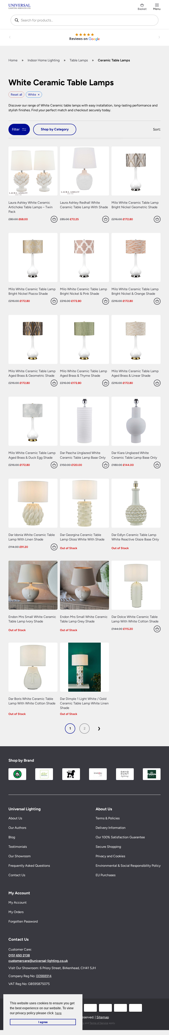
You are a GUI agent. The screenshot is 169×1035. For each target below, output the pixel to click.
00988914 (44, 976)
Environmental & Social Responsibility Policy (128, 866)
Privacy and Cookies (110, 856)
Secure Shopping (108, 847)
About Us (15, 818)
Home (13, 60)
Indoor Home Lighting (44, 60)
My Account (17, 903)
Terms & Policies (108, 818)
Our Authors (17, 828)
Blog (11, 837)
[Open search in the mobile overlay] (84, 20)
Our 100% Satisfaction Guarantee (120, 837)
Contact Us (16, 875)
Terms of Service (99, 1023)
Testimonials (17, 847)
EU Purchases (105, 875)
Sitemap (102, 1017)
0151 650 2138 (19, 955)
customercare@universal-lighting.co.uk (38, 961)
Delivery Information (111, 828)
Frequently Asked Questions (29, 866)
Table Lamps (79, 60)
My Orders (15, 912)
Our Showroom (19, 856)
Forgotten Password (23, 922)
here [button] (58, 1013)
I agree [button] (43, 1022)
